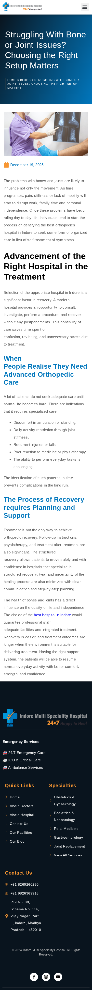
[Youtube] (58, 977)
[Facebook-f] (34, 977)
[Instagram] (46, 977)
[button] (85, 7)
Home (11, 80)
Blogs (25, 80)
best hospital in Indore (52, 615)
